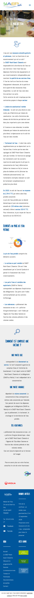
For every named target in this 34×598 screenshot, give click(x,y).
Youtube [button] (9, 531)
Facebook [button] (10, 526)
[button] (30, 5)
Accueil (5, 551)
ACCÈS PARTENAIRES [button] (24, 552)
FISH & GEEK (23, 596)
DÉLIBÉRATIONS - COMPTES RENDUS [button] (24, 570)
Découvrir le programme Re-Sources (8, 564)
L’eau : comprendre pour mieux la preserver (24, 532)
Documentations (8, 580)
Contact (5, 586)
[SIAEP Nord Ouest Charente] (12, 5)
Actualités (6, 583)
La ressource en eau (9, 570)
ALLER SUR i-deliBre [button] (23, 561)
